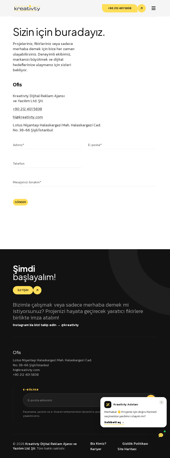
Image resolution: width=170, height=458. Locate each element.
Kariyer (95, 448)
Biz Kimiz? (98, 443)
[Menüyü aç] (153, 8)
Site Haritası (127, 448)
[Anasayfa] (27, 7)
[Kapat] (161, 402)
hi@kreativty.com (28, 117)
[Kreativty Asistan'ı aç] (161, 435)
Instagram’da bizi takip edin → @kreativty (46, 324)
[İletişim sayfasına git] (141, 8)
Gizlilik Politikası (135, 443)
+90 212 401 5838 (119, 8)
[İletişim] (37, 290)
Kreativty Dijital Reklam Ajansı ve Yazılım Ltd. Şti (45, 446)
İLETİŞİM (23, 290)
